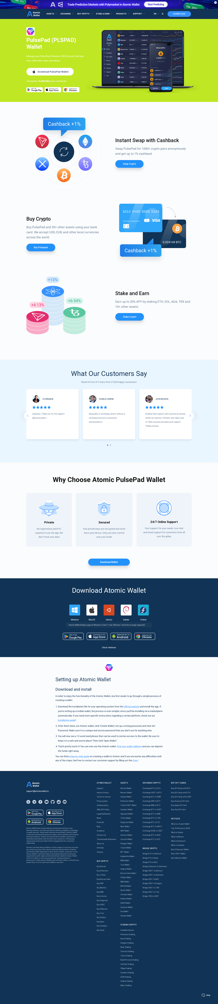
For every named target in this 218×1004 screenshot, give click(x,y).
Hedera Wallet (126, 869)
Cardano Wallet (126, 810)
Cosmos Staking (127, 951)
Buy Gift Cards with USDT (181, 797)
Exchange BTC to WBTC (152, 826)
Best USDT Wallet (178, 854)
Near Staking (125, 947)
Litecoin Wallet (126, 839)
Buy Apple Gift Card (179, 805)
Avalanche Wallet (127, 856)
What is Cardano (177, 845)
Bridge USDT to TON (151, 888)
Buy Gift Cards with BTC (180, 788)
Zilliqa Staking (126, 968)
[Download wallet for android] (34, 89)
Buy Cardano (102, 926)
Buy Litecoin (102, 896)
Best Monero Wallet (179, 858)
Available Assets (127, 930)
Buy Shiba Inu (102, 909)
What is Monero (177, 837)
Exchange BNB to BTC (151, 805)
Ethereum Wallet (127, 801)
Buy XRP (100, 883)
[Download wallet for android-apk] (121, 636)
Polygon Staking (126, 943)
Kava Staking (125, 939)
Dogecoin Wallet (126, 822)
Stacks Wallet (126, 916)
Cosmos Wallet (126, 907)
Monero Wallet (126, 793)
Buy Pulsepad (41, 247)
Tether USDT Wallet (128, 805)
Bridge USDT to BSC (151, 879)
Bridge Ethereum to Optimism (155, 866)
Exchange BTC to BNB (151, 814)
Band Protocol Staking (129, 960)
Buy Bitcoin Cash (103, 879)
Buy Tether (101, 875)
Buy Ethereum (102, 871)
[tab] (107, 445)
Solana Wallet (125, 797)
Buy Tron (100, 913)
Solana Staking (126, 981)
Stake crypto (129, 316)
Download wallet (109, 562)
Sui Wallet (124, 911)
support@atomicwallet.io (37, 791)
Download (179, 14)
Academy (100, 831)
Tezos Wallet (125, 848)
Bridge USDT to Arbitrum (153, 871)
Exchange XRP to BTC (151, 801)
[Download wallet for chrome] (71, 89)
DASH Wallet (125, 903)
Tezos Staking (126, 956)
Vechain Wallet (126, 894)
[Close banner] (215, 2)
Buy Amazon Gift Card (180, 801)
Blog (98, 826)
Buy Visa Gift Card (178, 810)
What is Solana (177, 832)
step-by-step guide (79, 756)
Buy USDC (101, 905)
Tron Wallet (125, 865)
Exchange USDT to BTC (152, 793)
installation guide (66, 720)
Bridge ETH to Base (150, 858)
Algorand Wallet (126, 814)
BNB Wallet (124, 860)
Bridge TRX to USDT (151, 896)
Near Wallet (125, 826)
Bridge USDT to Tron (151, 892)
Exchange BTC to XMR (152, 797)
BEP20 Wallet (125, 886)
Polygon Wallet (126, 844)
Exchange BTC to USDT (152, 810)
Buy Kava (100, 922)
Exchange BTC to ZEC (151, 839)
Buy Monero (101, 888)
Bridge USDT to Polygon (152, 883)
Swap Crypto (129, 163)
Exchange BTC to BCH (151, 835)
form (135, 760)
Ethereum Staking (127, 934)
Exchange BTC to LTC (151, 822)
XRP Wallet (124, 831)
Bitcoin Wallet (126, 788)
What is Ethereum (178, 841)
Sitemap (100, 848)
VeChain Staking (127, 964)
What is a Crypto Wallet (180, 824)
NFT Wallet (124, 852)
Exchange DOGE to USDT (153, 831)
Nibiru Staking (126, 985)
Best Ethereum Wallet (180, 849)
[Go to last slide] (27, 416)
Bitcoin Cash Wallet (128, 873)
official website (131, 706)
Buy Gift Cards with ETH (180, 793)
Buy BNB (100, 892)
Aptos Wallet (125, 890)
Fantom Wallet (126, 835)
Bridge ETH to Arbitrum (152, 854)
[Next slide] (190, 416)
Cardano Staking (127, 973)
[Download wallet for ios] (53, 89)
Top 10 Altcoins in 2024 (180, 828)
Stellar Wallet (125, 877)
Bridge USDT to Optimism (153, 875)
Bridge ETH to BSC (150, 862)
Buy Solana (101, 917)
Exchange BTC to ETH (151, 788)
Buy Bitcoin (101, 866)
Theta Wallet (125, 818)
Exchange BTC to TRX (152, 818)
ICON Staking (125, 977)
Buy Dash (100, 930)
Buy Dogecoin (102, 900)
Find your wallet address (129, 746)
